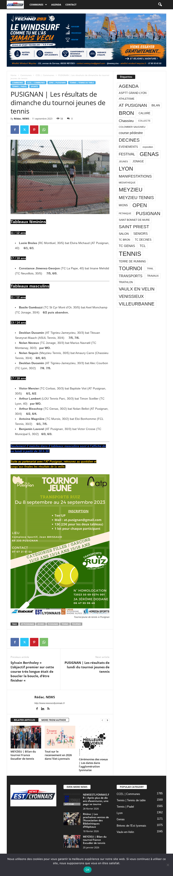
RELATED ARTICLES (24, 719)
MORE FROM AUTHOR (53, 719)
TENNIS (65, 624)
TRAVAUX (153, 275)
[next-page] (107, 720)
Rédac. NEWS (21, 118)
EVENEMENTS (128, 146)
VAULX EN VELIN (136, 288)
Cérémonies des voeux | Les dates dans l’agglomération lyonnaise (93, 764)
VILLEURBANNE (136, 303)
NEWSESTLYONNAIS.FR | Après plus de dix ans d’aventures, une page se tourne (96, 799)
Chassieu (126, 121)
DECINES (129, 140)
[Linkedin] (43, 709)
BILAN (155, 105)
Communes (36, 4)
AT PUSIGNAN (27, 624)
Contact (70, 4)
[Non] (168, 865)
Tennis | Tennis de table (82, 82)
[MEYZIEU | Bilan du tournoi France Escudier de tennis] (26, 737)
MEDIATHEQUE (127, 182)
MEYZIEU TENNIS (136, 197)
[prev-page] (102, 720)
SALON (124, 233)
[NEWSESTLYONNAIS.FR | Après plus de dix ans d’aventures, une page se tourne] (72, 799)
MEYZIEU (130, 190)
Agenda (56, 4)
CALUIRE (144, 113)
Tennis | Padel (19, 86)
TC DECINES (143, 239)
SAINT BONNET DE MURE (134, 219)
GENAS (149, 154)
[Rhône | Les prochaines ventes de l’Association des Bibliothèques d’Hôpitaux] (72, 818)
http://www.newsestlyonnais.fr (49, 703)
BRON (126, 113)
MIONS (123, 205)
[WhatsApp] (44, 129)
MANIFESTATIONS (135, 176)
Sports (34, 86)
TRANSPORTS (130, 276)
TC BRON (124, 239)
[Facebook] (15, 129)
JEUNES (41, 624)
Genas (121, 819)
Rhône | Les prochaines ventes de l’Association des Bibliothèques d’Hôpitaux (96, 820)
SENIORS (140, 233)
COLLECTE (144, 120)
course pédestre (131, 133)
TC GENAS (127, 246)
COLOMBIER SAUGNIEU (132, 127)
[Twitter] (24, 129)
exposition (148, 147)
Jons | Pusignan (57, 82)
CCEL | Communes (45, 75)
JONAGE (138, 161)
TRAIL (150, 268)
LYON (126, 169)
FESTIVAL (127, 154)
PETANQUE (125, 213)
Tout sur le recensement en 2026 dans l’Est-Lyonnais (58, 755)
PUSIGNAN (53, 624)
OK (88, 869)
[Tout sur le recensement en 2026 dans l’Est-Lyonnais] (60, 737)
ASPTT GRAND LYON (132, 93)
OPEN (139, 205)
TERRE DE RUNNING (132, 261)
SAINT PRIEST (134, 226)
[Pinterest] (34, 129)
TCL (143, 246)
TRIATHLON (126, 282)
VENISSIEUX (131, 296)
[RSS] (48, 709)
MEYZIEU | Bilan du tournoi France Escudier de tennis (23, 755)
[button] (160, 4)
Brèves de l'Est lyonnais (131, 825)
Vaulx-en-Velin (125, 832)
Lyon (120, 813)
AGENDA (129, 86)
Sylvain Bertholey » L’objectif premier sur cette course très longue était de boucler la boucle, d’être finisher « (32, 671)
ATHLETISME (126, 99)
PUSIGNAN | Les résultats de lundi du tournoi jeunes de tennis (87, 667)
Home (13, 75)
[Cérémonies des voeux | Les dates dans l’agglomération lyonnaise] (94, 741)
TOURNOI (76, 624)
